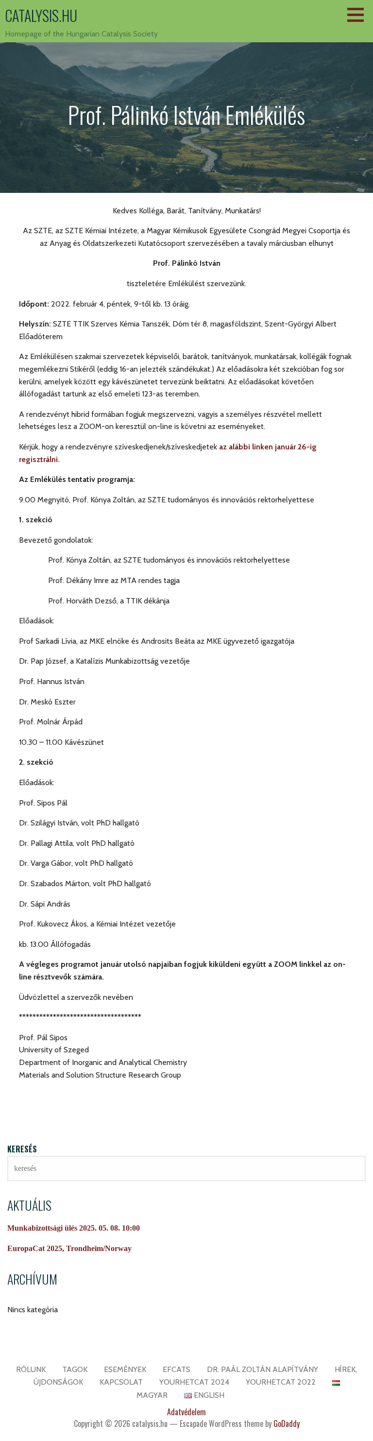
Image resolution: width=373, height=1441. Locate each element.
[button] (359, 14)
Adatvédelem (186, 1412)
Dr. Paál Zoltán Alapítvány (262, 1369)
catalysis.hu (41, 15)
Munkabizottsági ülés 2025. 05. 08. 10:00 (73, 1228)
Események (125, 1369)
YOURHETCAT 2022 (281, 1382)
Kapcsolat (121, 1382)
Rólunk (31, 1369)
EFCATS (176, 1369)
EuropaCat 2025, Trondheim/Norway (69, 1248)
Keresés (22, 1149)
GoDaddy (286, 1423)
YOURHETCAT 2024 (194, 1382)
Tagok (74, 1369)
